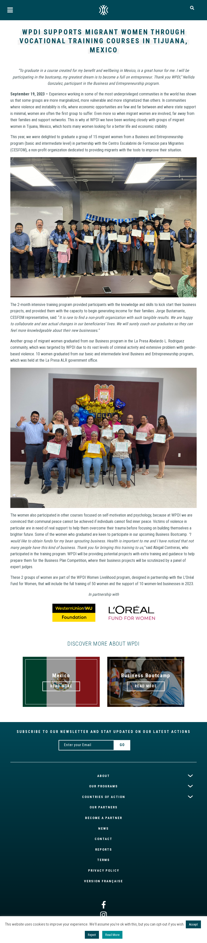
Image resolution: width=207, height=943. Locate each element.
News (103, 828)
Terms (103, 860)
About (103, 776)
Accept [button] (193, 924)
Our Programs (103, 786)
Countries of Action (103, 797)
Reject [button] (92, 935)
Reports (103, 849)
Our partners (104, 807)
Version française (103, 881)
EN (103, 10)
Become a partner (103, 818)
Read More (112, 935)
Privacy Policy (103, 870)
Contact (103, 839)
